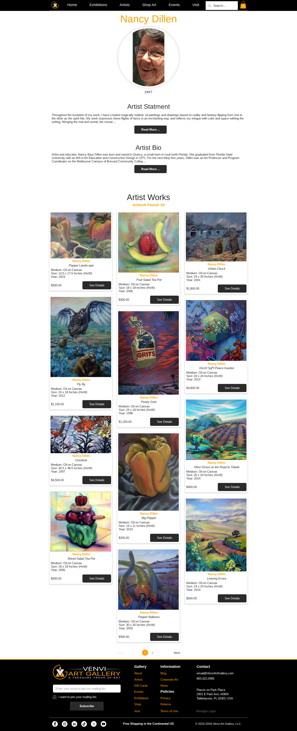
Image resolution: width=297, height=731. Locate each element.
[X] (94, 724)
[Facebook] (55, 724)
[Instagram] (64, 724)
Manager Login (206, 711)
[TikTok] (84, 724)
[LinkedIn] (74, 724)
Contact (203, 667)
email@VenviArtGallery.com (215, 673)
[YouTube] (103, 724)
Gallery (140, 667)
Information (170, 667)
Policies (167, 691)
